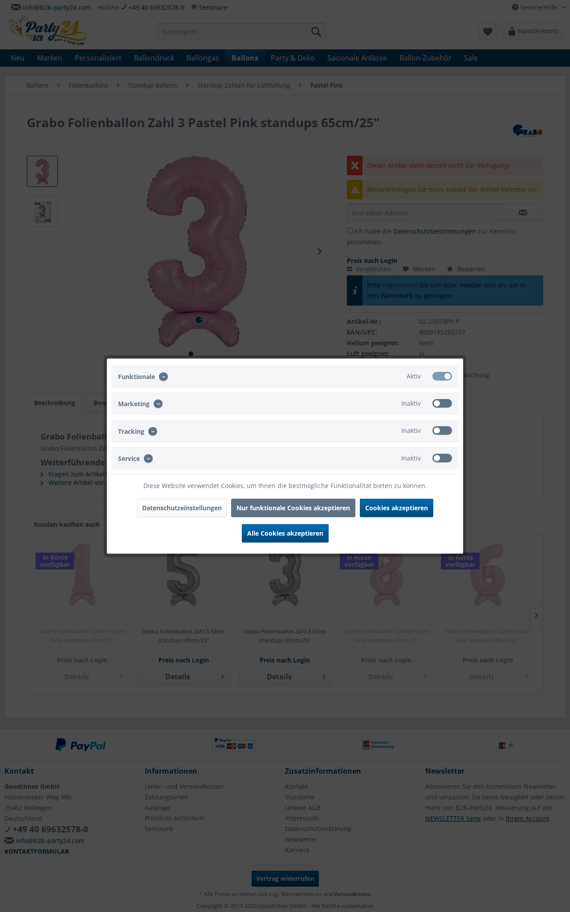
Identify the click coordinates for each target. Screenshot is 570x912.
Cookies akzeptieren (396, 507)
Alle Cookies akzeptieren (285, 533)
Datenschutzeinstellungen (182, 507)
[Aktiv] (442, 376)
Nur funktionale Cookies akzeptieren (293, 507)
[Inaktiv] (442, 403)
